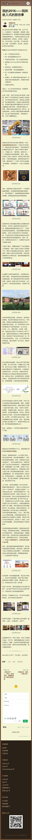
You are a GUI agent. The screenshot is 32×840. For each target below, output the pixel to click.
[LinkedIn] (13, 26)
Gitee (4, 766)
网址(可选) (6, 701)
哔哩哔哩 (5, 788)
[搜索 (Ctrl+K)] (28, 3)
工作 (9, 661)
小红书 (4, 785)
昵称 (6, 694)
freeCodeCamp (7, 769)
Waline (25, 736)
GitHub (4, 764)
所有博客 (5, 751)
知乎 (3, 782)
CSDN (4, 779)
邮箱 (6, 698)
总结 (14, 661)
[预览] (15, 718)
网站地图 (5, 806)
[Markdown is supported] (5, 718)
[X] (11, 26)
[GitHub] (9, 26)
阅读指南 (5, 804)
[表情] (8, 718)
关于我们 (5, 801)
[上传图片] (13, 718)
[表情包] (10, 718)
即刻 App (5, 791)
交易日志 (5, 753)
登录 (19, 721)
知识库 (4, 748)
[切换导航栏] (3, 3)
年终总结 (19, 661)
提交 (25, 721)
